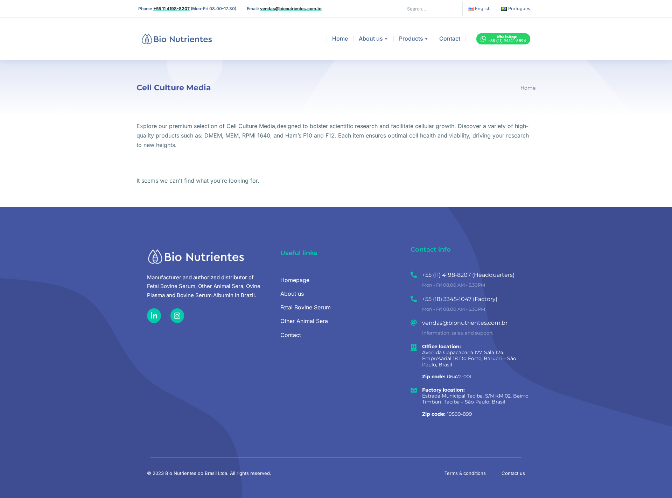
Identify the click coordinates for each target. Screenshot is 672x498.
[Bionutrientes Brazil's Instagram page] (177, 315)
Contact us (513, 473)
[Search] (452, 9)
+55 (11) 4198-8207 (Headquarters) (468, 275)
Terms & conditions (465, 473)
